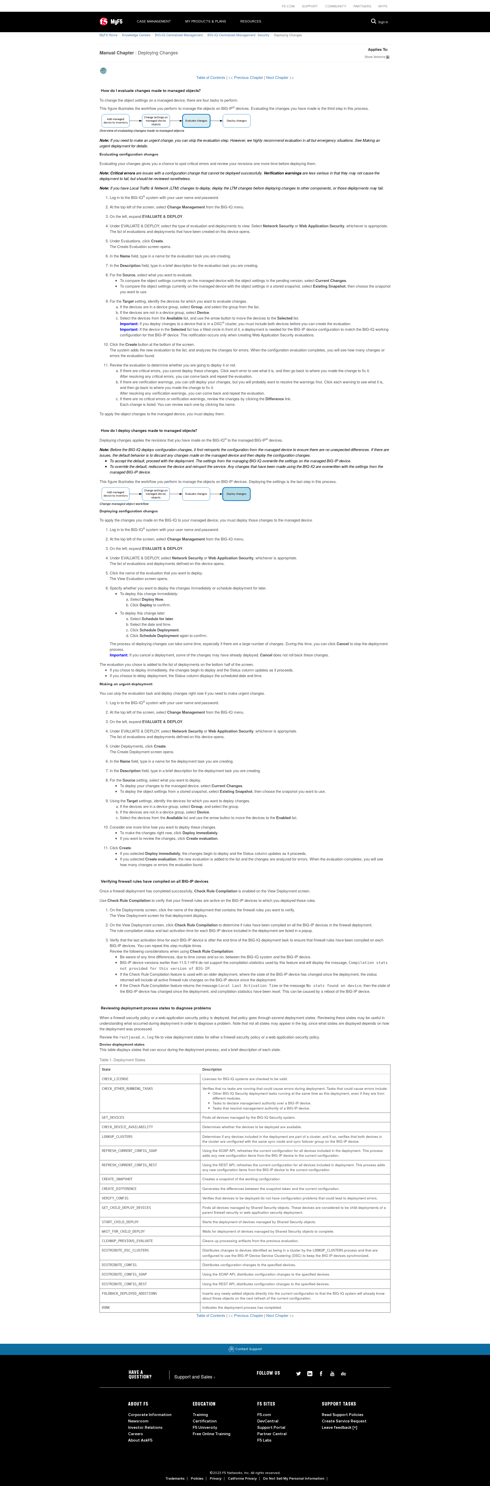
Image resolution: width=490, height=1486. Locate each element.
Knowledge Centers (136, 34)
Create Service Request (344, 1421)
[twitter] (296, 1373)
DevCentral (267, 1421)
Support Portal (271, 1427)
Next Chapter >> (280, 77)
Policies (197, 1478)
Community (336, 6)
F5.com (289, 6)
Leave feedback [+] (339, 1427)
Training (200, 1414)
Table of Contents (211, 77)
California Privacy (242, 1478)
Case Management (154, 21)
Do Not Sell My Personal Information (293, 1478)
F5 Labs (264, 1440)
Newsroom (138, 1421)
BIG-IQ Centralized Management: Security (238, 34)
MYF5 (382, 6)
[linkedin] (307, 1373)
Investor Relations (145, 1427)
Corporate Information (150, 1414)
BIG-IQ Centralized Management (179, 34)
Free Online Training (211, 1433)
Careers (135, 1433)
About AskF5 (140, 1440)
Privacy (216, 1478)
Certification (205, 1421)
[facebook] (319, 1373)
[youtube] (330, 1373)
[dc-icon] (341, 1373)
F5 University (205, 1427)
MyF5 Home (108, 34)
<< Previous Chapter (246, 77)
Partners (362, 6)
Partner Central (272, 1433)
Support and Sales (194, 1376)
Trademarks (175, 1478)
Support (310, 6)
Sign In (383, 22)
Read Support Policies (342, 1414)
